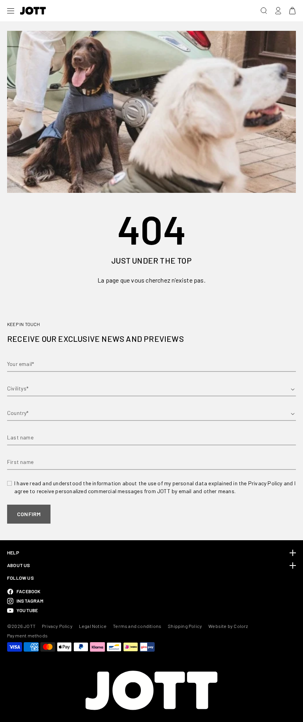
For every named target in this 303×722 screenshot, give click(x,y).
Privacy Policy (57, 626)
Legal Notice (93, 626)
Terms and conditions (137, 626)
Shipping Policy (185, 626)
